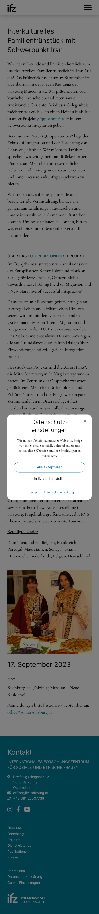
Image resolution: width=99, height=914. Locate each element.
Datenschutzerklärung (59, 492)
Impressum (32, 492)
